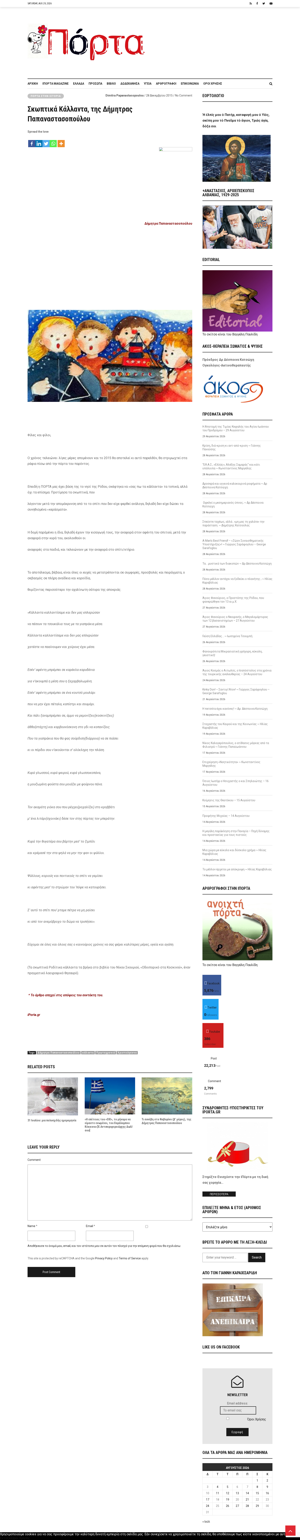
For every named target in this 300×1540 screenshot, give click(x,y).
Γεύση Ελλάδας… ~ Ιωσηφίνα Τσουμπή (227, 636)
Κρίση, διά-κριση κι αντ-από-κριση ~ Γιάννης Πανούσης (231, 447)
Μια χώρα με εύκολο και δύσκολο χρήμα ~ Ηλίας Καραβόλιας (234, 851)
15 (257, 1493)
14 (247, 1493)
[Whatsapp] (53, 141)
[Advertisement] (211, 40)
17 (207, 1499)
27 (237, 1505)
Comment (34, 1159)
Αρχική (33, 83)
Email (89, 1226)
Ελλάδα (78, 83)
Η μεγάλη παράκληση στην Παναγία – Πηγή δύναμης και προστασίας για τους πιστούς (236, 832)
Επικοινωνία (190, 83)
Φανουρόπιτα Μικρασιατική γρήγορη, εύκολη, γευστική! (232, 653)
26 (227, 1505)
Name (31, 1226)
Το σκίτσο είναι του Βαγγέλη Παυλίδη (230, 334)
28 (247, 1505)
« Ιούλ (206, 1521)
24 (207, 1505)
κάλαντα (88, 1052)
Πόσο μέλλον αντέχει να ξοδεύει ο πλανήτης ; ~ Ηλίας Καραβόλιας (237, 580)
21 (247, 1499)
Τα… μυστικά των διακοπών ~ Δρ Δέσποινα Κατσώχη (237, 563)
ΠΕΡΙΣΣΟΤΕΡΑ (219, 1194)
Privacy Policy (104, 1258)
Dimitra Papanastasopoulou (125, 95)
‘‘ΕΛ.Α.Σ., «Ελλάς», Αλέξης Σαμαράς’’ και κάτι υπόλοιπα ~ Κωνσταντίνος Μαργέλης (231, 466)
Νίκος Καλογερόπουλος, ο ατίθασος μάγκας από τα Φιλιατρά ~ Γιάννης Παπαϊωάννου (235, 744)
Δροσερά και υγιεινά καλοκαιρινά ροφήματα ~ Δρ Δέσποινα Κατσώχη (234, 485)
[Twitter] (46, 141)
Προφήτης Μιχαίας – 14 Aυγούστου (226, 815)
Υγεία (147, 83)
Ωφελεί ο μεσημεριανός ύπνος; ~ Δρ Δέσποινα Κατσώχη (232, 504)
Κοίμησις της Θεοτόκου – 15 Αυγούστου (228, 800)
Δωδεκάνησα (129, 83)
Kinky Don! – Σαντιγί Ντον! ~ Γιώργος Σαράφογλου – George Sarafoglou (236, 691)
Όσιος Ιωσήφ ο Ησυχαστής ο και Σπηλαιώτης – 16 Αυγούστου (235, 782)
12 (227, 1493)
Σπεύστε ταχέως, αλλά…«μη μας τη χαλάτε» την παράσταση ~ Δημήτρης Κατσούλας (233, 523)
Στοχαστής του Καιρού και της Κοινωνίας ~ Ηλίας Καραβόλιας (235, 725)
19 (227, 1499)
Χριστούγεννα (127, 1052)
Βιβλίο (111, 83)
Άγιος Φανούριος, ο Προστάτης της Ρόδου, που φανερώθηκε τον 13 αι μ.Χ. (233, 599)
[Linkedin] (38, 141)
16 (267, 1493)
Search (257, 1257)
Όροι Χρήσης (212, 83)
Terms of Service (130, 1258)
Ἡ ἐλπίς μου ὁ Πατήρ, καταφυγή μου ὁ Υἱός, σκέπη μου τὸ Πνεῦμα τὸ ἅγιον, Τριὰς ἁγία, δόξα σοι (235, 120)
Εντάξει (5, 1538)
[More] (61, 141)
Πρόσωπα (95, 83)
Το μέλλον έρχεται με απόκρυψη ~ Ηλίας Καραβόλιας (237, 869)
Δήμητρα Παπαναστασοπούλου (59, 1052)
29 (257, 1505)
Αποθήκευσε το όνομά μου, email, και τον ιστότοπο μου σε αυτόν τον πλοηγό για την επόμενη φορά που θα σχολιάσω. (104, 1245)
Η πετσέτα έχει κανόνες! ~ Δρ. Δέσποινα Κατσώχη (235, 708)
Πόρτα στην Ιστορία (46, 96)
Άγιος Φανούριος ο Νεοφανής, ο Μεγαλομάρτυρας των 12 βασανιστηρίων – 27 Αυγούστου (235, 618)
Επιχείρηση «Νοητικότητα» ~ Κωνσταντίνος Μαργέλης (231, 763)
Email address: (237, 1403)
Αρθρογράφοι (166, 83)
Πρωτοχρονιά (105, 1052)
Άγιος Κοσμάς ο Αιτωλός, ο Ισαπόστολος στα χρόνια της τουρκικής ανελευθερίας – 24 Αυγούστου (236, 672)
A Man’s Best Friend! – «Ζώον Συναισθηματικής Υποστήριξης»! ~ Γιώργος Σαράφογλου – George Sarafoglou (234, 544)
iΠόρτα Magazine (55, 83)
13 (237, 1493)
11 (217, 1493)
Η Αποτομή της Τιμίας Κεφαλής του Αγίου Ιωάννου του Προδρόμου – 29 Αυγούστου (235, 428)
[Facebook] (31, 141)
